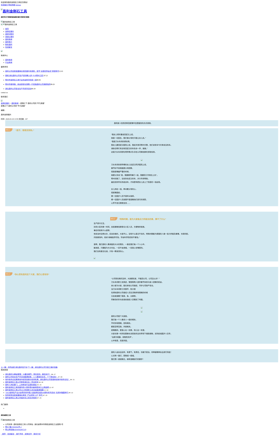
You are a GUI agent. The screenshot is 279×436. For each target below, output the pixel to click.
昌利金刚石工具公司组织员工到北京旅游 (21, 398)
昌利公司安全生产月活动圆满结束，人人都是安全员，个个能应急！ (31, 377)
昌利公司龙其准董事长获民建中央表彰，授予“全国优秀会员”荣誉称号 (32, 71)
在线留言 (4, 5)
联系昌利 (8, 45)
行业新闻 (8, 62)
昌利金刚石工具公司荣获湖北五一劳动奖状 (22, 382)
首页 (7, 29)
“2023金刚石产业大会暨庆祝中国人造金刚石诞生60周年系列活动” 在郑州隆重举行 (37, 393)
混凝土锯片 (9, 37)
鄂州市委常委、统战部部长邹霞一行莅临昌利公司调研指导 (28, 84)
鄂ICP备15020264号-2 (13, 427)
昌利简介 (8, 42)
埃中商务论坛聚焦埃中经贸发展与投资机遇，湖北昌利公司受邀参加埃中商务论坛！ (37, 379)
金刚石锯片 (9, 31)
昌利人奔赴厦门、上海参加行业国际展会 (21, 385)
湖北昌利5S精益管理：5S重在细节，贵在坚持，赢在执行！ (28, 374)
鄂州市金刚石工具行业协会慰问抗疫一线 (21, 80)
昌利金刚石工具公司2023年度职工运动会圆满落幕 (24, 390)
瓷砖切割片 (9, 34)
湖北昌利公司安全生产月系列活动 (18, 89)
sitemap (18, 5)
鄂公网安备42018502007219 (15, 430)
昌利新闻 (8, 39)
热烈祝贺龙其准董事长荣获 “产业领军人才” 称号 (24, 395)
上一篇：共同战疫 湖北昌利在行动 (14, 367)
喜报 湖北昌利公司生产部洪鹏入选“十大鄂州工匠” (24, 76)
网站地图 (11, 5)
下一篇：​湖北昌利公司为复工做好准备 (43, 367)
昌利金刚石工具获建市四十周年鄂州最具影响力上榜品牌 (27, 387)
